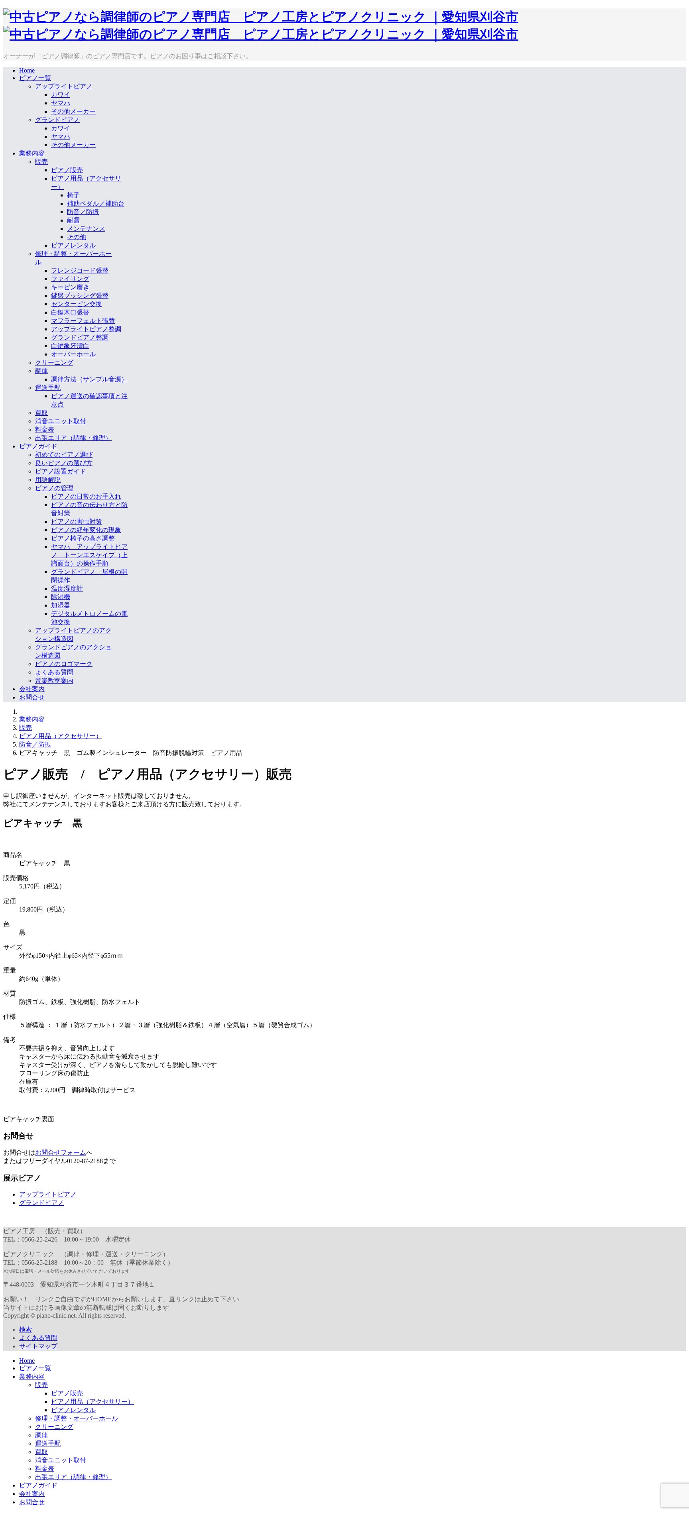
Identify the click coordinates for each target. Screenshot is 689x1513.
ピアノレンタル (73, 245)
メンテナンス (86, 228)
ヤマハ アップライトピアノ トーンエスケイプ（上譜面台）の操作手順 (89, 555)
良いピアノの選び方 (64, 463)
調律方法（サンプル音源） (89, 379)
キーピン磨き (70, 287)
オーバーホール (73, 354)
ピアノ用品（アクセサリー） (60, 736)
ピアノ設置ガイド (60, 471)
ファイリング (70, 278)
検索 (25, 1329)
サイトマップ (38, 1346)
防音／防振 (83, 211)
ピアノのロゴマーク (64, 663)
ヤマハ (60, 103)
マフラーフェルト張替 (83, 320)
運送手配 (48, 387)
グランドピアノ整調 (79, 337)
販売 (41, 161)
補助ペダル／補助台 (95, 203)
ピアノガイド (38, 446)
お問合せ (32, 697)
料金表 (44, 429)
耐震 (73, 220)
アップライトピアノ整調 (86, 329)
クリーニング (54, 362)
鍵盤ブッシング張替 (79, 295)
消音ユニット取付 (60, 421)
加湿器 (60, 605)
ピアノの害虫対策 (76, 521)
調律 (41, 370)
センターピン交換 (76, 304)
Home (27, 70)
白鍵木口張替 (70, 312)
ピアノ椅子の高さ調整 (83, 538)
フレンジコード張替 (79, 270)
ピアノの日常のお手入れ (86, 496)
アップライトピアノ (64, 86)
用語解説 (48, 479)
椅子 (73, 195)
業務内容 (32, 153)
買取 (41, 412)
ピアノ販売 (67, 170)
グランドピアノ (57, 119)
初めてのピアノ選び (64, 454)
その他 (76, 237)
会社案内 (32, 689)
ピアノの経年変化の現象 (86, 530)
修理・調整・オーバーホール (76, 1418)
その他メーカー (73, 111)
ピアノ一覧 (35, 78)
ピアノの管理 (54, 488)
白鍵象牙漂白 (70, 345)
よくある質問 (54, 672)
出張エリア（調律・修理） (73, 437)
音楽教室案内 (54, 680)
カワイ (60, 94)
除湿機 (60, 596)
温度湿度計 (67, 588)
